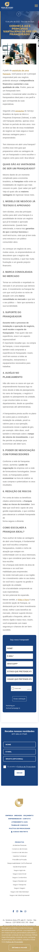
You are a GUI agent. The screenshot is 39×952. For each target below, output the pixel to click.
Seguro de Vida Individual (19, 892)
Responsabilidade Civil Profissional (19, 863)
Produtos (19, 842)
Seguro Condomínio (19, 877)
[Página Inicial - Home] (7, 5)
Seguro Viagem (19, 888)
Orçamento (28, 815)
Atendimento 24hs (19, 822)
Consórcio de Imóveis (19, 849)
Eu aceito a (21, 767)
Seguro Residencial (19, 881)
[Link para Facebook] (13, 911)
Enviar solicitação (19, 699)
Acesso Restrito (20, 832)
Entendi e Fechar (19, 947)
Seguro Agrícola (19, 870)
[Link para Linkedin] (21, 911)
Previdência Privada (19, 859)
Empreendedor (15, 819)
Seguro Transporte (19, 884)
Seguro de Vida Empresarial (19, 895)
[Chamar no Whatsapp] (25, 911)
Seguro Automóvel (19, 874)
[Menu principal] (36, 6)
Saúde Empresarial (19, 867)
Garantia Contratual (19, 856)
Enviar (19, 773)
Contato (27, 819)
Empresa (9, 815)
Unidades (18, 815)
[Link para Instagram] (17, 911)
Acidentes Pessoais (19, 845)
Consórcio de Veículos (19, 852)
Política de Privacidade (26, 767)
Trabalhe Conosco (19, 825)
